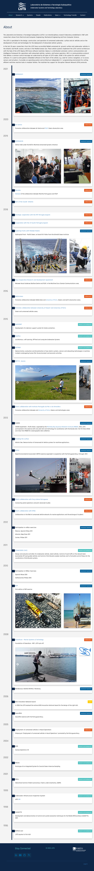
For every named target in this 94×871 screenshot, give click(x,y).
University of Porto (51, 300)
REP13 (17, 450)
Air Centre (18, 125)
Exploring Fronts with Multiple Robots (27, 231)
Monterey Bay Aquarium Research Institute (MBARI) (62, 427)
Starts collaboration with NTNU (25, 511)
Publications (48, 15)
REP (16, 586)
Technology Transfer (70, 15)
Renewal (17, 194)
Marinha (18, 190)
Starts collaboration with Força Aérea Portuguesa (31, 499)
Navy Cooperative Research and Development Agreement (34, 280)
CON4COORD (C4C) (21, 550)
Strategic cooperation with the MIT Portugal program (32, 215)
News (57, 15)
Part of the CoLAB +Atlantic (24, 202)
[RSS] (29, 855)
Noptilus (18, 336)
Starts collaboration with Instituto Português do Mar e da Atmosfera (37, 407)
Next (88, 95)
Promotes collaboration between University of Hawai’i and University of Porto (40, 308)
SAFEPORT (18, 324)
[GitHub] (24, 855)
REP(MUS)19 (19, 141)
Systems (30, 15)
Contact (82, 15)
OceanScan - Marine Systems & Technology (29, 640)
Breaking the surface (22, 439)
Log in (85, 864)
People (38, 15)
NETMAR (18, 348)
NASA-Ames (19, 296)
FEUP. (46, 128)
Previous (17, 95)
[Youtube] (20, 855)
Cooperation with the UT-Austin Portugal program (31, 223)
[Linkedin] (16, 855)
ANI (19, 799)
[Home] (24, 6)
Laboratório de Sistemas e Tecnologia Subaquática (50, 5)
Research (19, 15)
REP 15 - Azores (20, 361)
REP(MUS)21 (19, 74)
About (10, 15)
